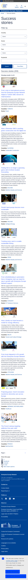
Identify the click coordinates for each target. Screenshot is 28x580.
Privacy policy (5, 548)
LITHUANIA (10, 372)
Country (3, 32)
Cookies (3, 545)
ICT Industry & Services (12, 303)
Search (17, 7)
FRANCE (10, 444)
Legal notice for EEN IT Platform (9, 513)
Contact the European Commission (10, 531)
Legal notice (4, 551)
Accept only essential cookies (16, 576)
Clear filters (20, 66)
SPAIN (9, 257)
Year (2, 49)
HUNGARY (10, 300)
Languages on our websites (8, 543)
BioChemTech (9, 446)
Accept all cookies (12, 572)
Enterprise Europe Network (9, 474)
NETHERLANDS (18, 406)
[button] (3, 459)
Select (4, 36)
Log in (21, 7)
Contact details (5, 488)
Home (2, 13)
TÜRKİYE (10, 108)
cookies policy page (11, 561)
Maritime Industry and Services (14, 190)
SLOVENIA (10, 148)
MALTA (9, 334)
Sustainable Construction (12, 150)
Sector (3, 41)
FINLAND (10, 221)
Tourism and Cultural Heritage (13, 337)
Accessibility (4, 516)
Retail (7, 111)
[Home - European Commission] (4, 6)
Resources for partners (7, 538)
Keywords (4, 57)
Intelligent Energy (10, 224)
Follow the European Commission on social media (12, 535)
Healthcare (8, 408)
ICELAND (10, 187)
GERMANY (10, 406)
